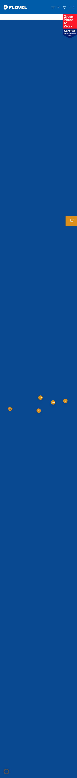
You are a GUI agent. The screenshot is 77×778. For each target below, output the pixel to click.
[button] (10, 409)
